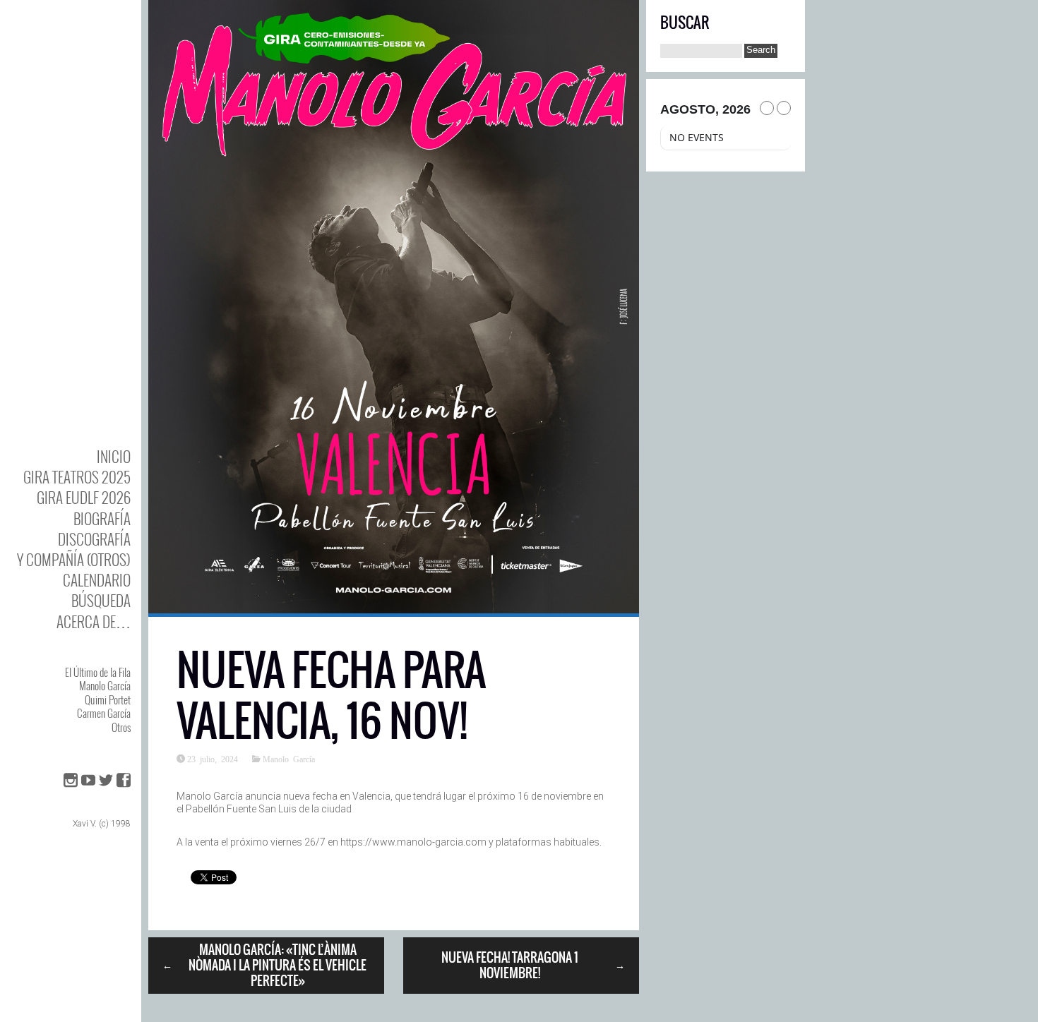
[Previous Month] (767, 108)
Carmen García (104, 713)
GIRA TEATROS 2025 (77, 477)
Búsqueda (101, 600)
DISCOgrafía (94, 539)
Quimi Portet (108, 699)
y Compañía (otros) (74, 559)
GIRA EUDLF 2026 (84, 497)
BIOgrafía (102, 518)
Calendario (97, 580)
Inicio (114, 456)
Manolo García (105, 685)
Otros (121, 727)
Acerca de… (93, 621)
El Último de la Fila (98, 672)
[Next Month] (784, 108)
